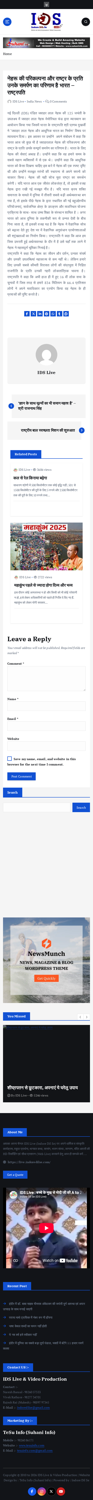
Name (12, 699)
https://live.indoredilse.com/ (29, 1162)
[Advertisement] (46, 865)
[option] (46, 1063)
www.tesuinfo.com (31, 1445)
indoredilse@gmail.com (33, 1407)
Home (7, 54)
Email (12, 719)
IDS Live (18, 101)
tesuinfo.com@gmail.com (35, 1450)
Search (12, 792)
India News (34, 101)
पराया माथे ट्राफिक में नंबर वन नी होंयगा (30, 1317)
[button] (80, 1017)
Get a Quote (15, 1175)
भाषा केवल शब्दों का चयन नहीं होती (28, 1326)
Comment (15, 663)
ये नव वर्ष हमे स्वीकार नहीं (23, 1335)
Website (13, 739)
